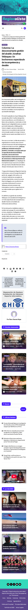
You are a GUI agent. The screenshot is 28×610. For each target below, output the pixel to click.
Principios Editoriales (20, 604)
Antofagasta (11, 74)
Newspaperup (22, 593)
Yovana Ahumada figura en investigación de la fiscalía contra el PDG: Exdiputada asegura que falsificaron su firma (15, 424)
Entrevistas (22, 598)
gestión (20, 74)
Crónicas (9, 601)
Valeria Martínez (9, 369)
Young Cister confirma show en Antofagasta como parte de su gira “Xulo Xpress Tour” (15, 457)
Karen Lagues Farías (10, 391)
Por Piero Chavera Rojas (10, 69)
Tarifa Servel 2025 (9, 607)
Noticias (6, 494)
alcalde (5, 74)
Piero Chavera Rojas (12, 246)
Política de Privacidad (7, 604)
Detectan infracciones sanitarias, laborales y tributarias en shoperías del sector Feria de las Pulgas (14, 440)
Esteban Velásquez (9, 346)
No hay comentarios (7, 72)
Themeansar (14, 595)
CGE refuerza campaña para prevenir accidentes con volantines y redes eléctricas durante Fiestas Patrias (14, 432)
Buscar (7, 404)
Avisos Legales (20, 607)
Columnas (4, 44)
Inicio (4, 598)
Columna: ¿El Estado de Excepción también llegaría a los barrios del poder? (14, 344)
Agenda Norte (17, 601)
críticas (16, 74)
